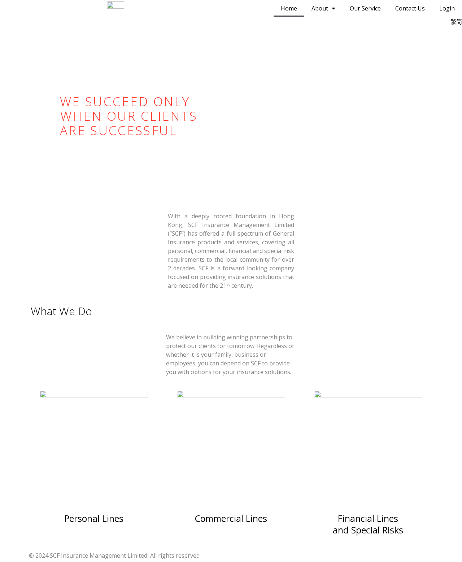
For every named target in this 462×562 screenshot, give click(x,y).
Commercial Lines (231, 518)
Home (289, 8)
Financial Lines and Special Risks (368, 524)
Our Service (365, 8)
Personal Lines (93, 518)
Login (447, 8)
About (319, 8)
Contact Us (410, 8)
